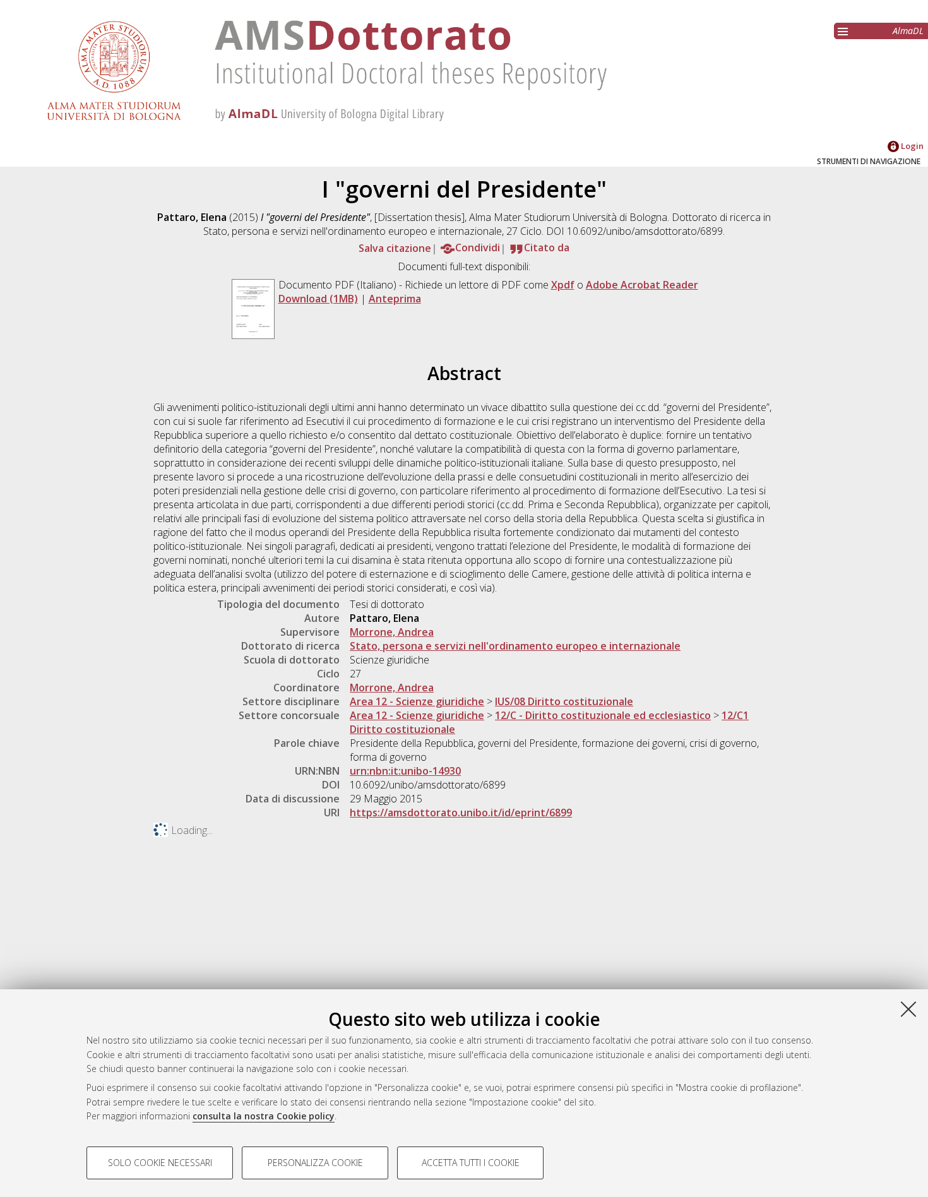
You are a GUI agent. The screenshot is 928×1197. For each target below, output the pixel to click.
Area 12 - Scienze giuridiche (417, 701)
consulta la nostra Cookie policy (264, 1116)
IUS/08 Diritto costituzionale (564, 701)
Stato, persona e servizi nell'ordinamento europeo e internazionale (515, 646)
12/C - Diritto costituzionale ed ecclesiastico (603, 715)
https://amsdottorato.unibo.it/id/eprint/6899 (461, 812)
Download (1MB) (318, 299)
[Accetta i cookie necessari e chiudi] (908, 1009)
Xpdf (562, 285)
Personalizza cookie (315, 1163)
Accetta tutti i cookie (471, 1163)
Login (911, 146)
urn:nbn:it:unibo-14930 (405, 771)
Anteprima (395, 299)
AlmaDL (908, 31)
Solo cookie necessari (160, 1163)
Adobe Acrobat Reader (642, 285)
